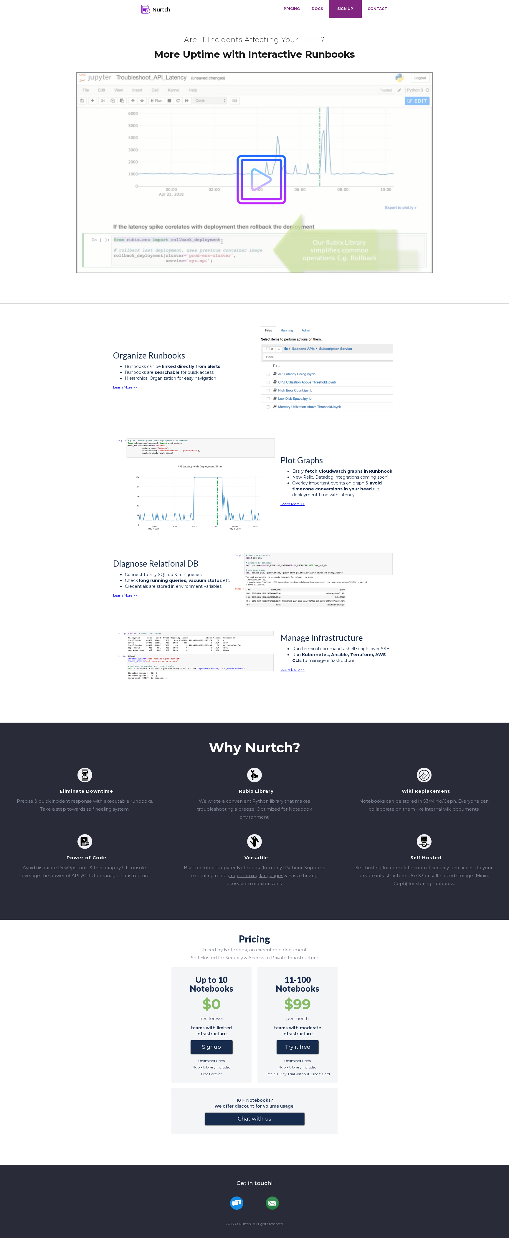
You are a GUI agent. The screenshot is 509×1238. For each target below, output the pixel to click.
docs (317, 8)
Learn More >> (125, 387)
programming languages (255, 875)
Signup (211, 1047)
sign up (345, 8)
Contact (377, 8)
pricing (292, 8)
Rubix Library (204, 1067)
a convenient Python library (252, 801)
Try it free (297, 1047)
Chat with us (254, 1119)
